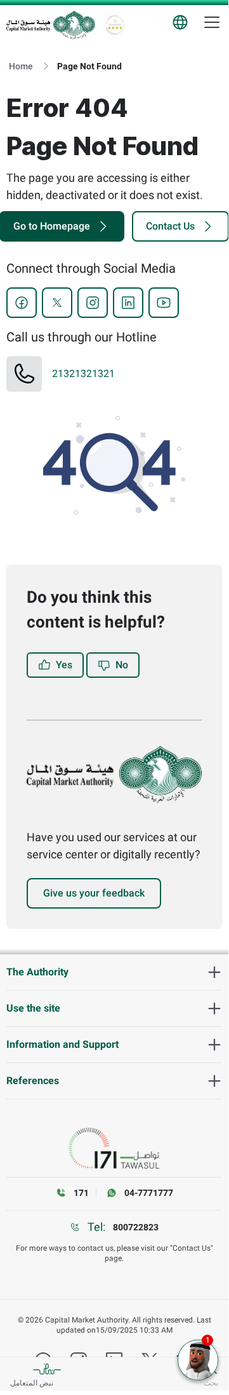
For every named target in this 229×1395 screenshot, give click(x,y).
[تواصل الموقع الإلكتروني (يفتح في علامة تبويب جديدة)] (114, 1148)
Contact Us (170, 226)
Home (21, 66)
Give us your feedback (94, 893)
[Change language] (180, 22)
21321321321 (83, 374)
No (121, 665)
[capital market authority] (50, 24)
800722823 (136, 1227)
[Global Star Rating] (114, 25)
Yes (64, 665)
